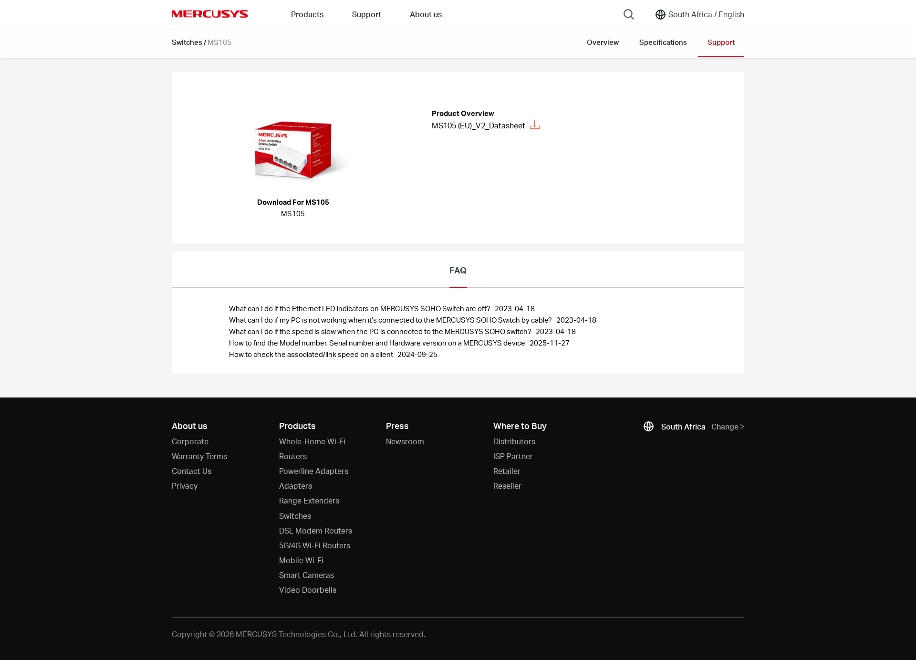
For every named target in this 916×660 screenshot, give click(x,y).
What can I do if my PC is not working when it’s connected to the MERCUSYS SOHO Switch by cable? (391, 320)
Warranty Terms (199, 456)
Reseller (507, 485)
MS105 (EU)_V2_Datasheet (478, 125)
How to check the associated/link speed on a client (312, 354)
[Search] (628, 14)
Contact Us (191, 470)
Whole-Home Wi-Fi (312, 441)
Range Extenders (309, 500)
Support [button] (366, 14)
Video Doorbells (307, 589)
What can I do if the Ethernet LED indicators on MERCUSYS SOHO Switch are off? (360, 308)
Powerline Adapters (313, 470)
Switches (187, 42)
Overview (603, 42)
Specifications (663, 42)
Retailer (506, 470)
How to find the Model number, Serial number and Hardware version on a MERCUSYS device (378, 342)
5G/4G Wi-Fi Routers (314, 545)
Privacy (185, 485)
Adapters (295, 485)
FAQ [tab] (458, 269)
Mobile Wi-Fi (301, 560)
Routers (293, 456)
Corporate (190, 441)
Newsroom (405, 441)
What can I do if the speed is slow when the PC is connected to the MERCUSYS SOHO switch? (381, 331)
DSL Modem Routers (315, 530)
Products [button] (307, 14)
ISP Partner (513, 456)
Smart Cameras (306, 574)
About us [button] (426, 14)
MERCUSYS (210, 14)
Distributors (514, 441)
